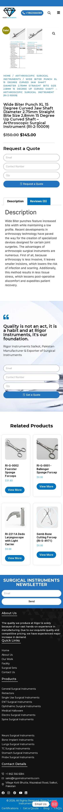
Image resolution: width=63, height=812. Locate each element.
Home (7, 75)
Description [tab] (15, 201)
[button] (54, 34)
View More (15, 489)
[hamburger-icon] (58, 12)
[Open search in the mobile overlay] (49, 12)
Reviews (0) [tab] (38, 201)
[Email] (54, 804)
